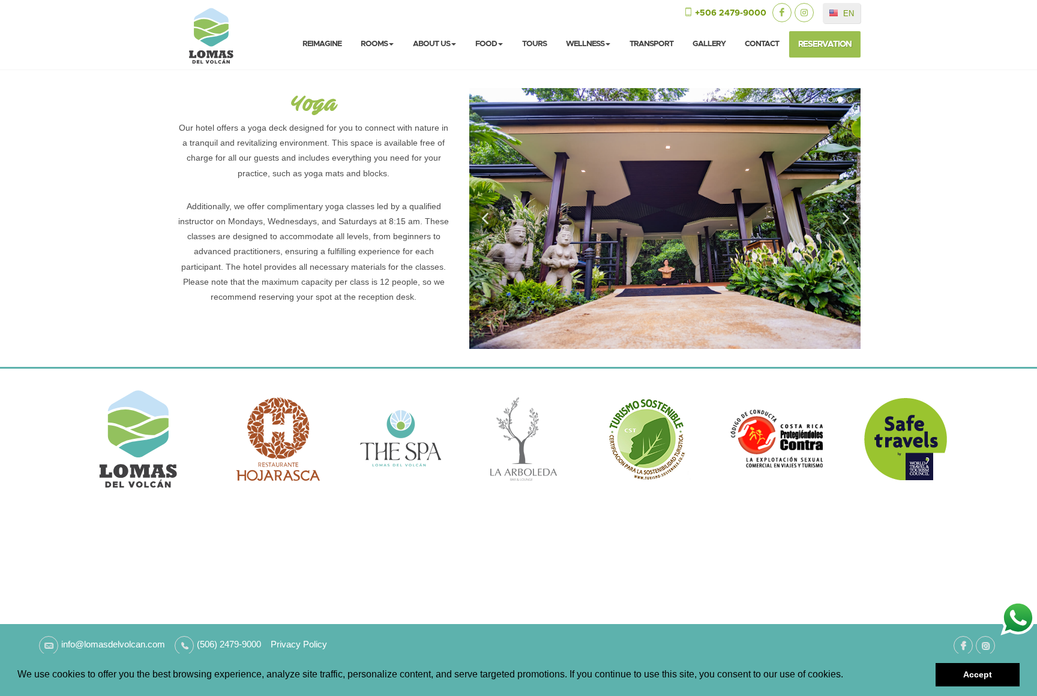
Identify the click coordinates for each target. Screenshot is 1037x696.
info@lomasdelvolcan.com (113, 644)
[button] (847, 675)
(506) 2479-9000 (229, 644)
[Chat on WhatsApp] (1018, 617)
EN (847, 13)
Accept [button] (977, 674)
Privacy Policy (294, 644)
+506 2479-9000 (730, 13)
